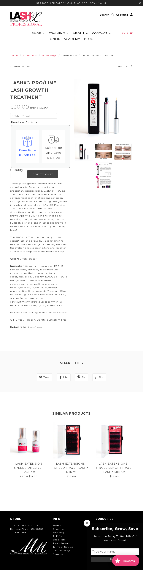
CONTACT (100, 33)
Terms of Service (63, 546)
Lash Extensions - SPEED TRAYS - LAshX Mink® (71, 468)
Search (105, 14)
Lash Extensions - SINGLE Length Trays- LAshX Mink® (114, 468)
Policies (57, 536)
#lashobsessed (61, 543)
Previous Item (22, 66)
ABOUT (79, 33)
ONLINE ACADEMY (65, 39)
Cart (125, 33)
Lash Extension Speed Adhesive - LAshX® (29, 468)
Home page (49, 55)
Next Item (123, 66)
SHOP (37, 33)
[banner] (26, 19)
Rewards (58, 554)
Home (14, 55)
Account (122, 14)
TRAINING (57, 33)
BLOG (88, 39)
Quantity (16, 170)
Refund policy (61, 550)
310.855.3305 (18, 532)
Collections (30, 55)
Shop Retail (60, 539)
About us (58, 529)
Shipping (58, 532)
